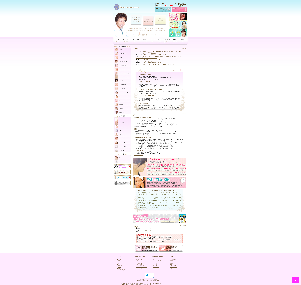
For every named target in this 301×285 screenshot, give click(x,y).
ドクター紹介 (121, 259)
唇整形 (120, 100)
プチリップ (155, 263)
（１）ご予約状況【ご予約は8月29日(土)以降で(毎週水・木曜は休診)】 (163, 51)
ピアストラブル (122, 80)
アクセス (120, 264)
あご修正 (120, 57)
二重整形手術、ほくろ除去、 (147, 89)
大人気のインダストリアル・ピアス (153, 59)
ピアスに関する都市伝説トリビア (152, 63)
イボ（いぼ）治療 (122, 65)
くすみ (120, 126)
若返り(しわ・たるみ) (123, 92)
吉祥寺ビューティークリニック (137, 284)
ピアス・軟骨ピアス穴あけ (124, 73)
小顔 (119, 96)
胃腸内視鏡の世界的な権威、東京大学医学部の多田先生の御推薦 (156, 190)
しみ (119, 118)
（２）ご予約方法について (150, 53)
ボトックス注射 (122, 88)
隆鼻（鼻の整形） (122, 53)
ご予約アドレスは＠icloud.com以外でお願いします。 (157, 54)
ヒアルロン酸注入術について (147, 81)
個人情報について (121, 269)
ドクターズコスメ (122, 146)
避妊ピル (120, 157)
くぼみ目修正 (121, 104)
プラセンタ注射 (122, 142)
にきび (120, 130)
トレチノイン (121, 150)
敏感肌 (120, 134)
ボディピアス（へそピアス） (125, 76)
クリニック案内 (121, 263)
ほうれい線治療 (122, 69)
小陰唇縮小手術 (122, 112)
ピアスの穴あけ (144, 103)
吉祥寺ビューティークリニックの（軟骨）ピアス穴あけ (158, 64)
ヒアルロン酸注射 (122, 84)
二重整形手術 (121, 49)
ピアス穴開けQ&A (148, 61)
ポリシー (120, 260)
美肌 (119, 138)
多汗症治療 (121, 108)
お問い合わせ (121, 268)
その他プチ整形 (158, 89)
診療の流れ (120, 265)
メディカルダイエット (123, 161)
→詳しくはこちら (138, 155)
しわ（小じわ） (122, 122)
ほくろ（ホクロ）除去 (123, 61)
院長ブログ (120, 261)
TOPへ (295, 280)
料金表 (119, 267)
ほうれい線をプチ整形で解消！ (148, 95)
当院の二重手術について (146, 74)
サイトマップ (121, 270)
